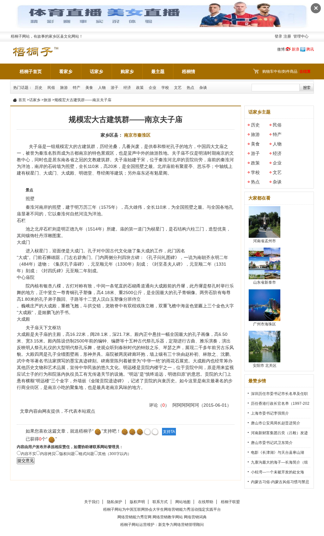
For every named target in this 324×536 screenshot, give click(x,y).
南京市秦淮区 (137, 135)
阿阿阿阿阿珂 (185, 405)
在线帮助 (205, 502)
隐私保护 (114, 502)
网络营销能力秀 (177, 509)
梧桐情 (188, 71)
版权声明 (137, 502)
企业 (152, 87)
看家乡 (65, 71)
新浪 (295, 49)
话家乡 (96, 71)
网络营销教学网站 (168, 517)
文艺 (178, 87)
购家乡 (127, 71)
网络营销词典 (195, 517)
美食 (89, 87)
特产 (76, 87)
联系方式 (160, 502)
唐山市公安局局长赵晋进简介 (275, 423)
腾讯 (310, 49)
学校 (165, 87)
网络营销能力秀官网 (134, 517)
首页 (22, 100)
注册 (287, 36)
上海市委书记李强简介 (270, 413)
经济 (127, 87)
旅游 (64, 87)
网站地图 (182, 502)
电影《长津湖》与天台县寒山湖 (277, 452)
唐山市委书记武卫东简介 (272, 443)
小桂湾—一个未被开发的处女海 (277, 472)
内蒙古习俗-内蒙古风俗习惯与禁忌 (280, 482)
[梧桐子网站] (35, 48)
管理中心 (300, 36)
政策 (140, 87)
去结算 (305, 71)
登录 (278, 36)
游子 (114, 87)
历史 (38, 87)
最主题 (158, 71)
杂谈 (203, 87)
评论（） (159, 405)
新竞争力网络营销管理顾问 (181, 524)
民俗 (51, 87)
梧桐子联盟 (230, 502)
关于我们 (91, 502)
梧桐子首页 (31, 71)
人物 (102, 87)
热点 (190, 87)
